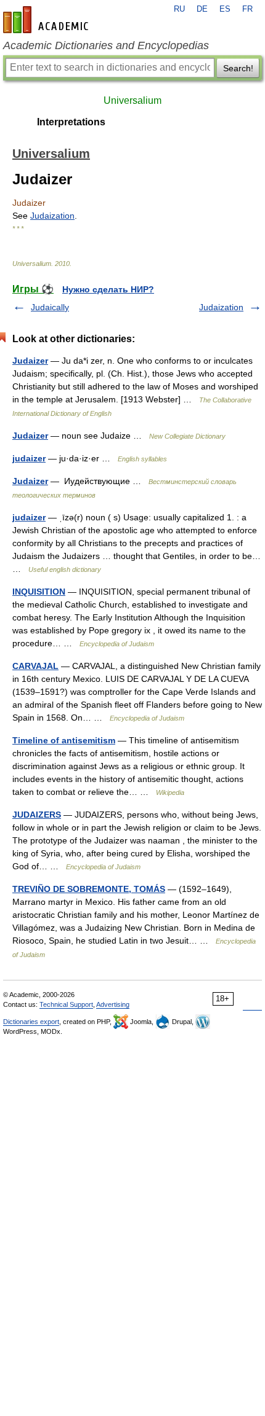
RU (179, 9)
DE (202, 9)
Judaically (50, 307)
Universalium (132, 100)
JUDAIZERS (36, 814)
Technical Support (66, 1004)
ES (224, 9)
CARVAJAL (35, 666)
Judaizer (30, 361)
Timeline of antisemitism (63, 740)
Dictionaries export (31, 1021)
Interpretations (71, 122)
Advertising (112, 1004)
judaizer (29, 458)
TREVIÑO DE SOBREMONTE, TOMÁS (88, 889)
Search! (238, 68)
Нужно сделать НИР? (108, 289)
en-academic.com (47, 19)
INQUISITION (38, 592)
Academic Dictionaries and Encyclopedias (106, 45)
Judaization (52, 216)
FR (247, 9)
